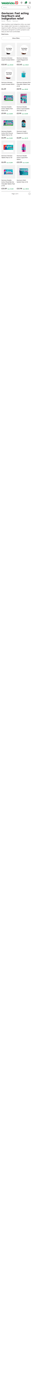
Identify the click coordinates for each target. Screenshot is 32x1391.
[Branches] (21, 3)
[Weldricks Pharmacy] (9, 3)
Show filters (16, 38)
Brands (9, 21)
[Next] (29, 194)
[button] (30, 3)
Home (3, 21)
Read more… (5, 34)
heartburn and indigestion (12, 24)
